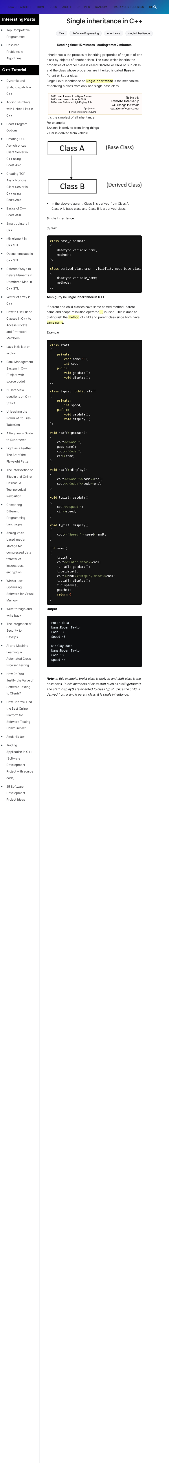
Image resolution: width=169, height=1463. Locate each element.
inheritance (114, 33)
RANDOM (101, 7)
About (66, 7)
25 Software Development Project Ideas (15, 793)
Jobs (53, 7)
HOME (41, 7)
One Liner (83, 7)
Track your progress (128, 7)
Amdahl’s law (15, 736)
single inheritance (139, 33)
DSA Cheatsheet (19, 7)
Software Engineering (85, 33)
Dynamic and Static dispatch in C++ (18, 87)
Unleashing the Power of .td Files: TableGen (18, 418)
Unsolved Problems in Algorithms (14, 51)
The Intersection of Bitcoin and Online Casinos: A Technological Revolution (19, 483)
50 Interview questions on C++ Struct (18, 396)
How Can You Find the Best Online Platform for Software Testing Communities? (19, 715)
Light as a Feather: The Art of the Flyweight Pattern (19, 454)
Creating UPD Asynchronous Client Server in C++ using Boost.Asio (17, 152)
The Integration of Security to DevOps (18, 630)
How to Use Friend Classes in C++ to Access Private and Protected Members (19, 325)
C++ (61, 33)
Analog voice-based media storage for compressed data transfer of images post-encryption (18, 552)
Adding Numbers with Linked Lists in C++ (19, 108)
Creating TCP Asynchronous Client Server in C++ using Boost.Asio (17, 187)
